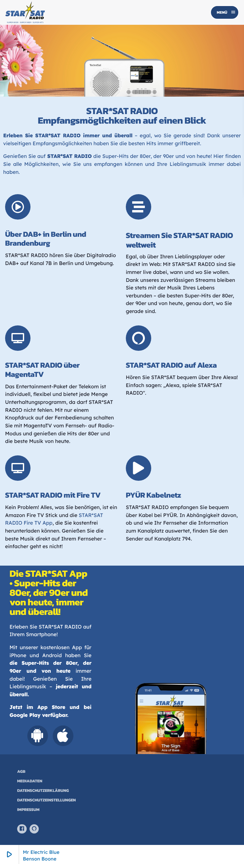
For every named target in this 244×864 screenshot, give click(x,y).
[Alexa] (34, 829)
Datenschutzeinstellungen (46, 800)
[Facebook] (22, 829)
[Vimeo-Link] (25, 12)
